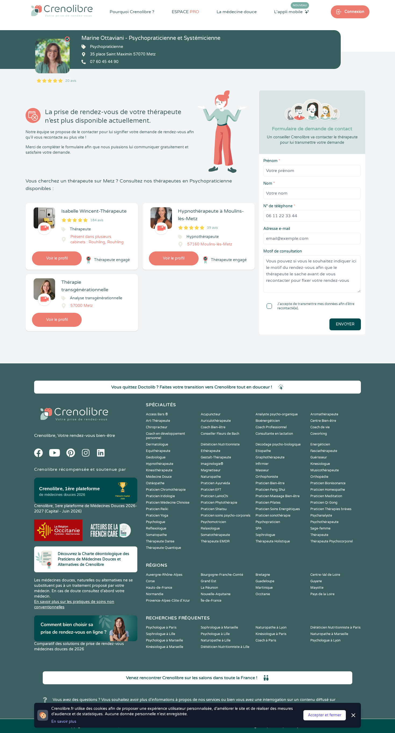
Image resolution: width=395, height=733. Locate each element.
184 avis (96, 220)
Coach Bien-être (213, 427)
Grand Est (208, 581)
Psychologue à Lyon (325, 640)
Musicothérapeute (324, 470)
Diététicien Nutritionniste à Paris (335, 627)
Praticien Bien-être (270, 483)
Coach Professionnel (271, 427)
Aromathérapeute (324, 414)
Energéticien (320, 444)
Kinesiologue (320, 464)
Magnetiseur (211, 470)
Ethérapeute (210, 451)
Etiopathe (263, 451)
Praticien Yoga (157, 515)
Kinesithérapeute (159, 470)
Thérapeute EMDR (215, 541)
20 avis (70, 81)
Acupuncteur (211, 414)
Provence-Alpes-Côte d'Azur (168, 600)
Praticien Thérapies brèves (330, 509)
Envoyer (345, 324)
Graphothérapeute (270, 457)
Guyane (316, 581)
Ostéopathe (155, 483)
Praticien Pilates (268, 502)
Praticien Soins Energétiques (278, 509)
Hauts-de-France (159, 588)
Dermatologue (157, 444)
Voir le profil (57, 258)
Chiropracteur (156, 427)
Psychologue (155, 522)
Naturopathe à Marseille (329, 634)
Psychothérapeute (324, 522)
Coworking (318, 434)
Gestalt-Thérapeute (216, 457)
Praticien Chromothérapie (166, 490)
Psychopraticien (268, 522)
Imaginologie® (212, 464)
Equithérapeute (158, 451)
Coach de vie (320, 427)
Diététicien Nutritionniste (220, 444)
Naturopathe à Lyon (271, 627)
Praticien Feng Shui (270, 490)
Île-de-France (211, 600)
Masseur (262, 470)
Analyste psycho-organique (277, 414)
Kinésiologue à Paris (271, 634)
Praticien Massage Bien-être (278, 496)
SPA (259, 528)
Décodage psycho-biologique (278, 444)
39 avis (212, 228)
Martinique (264, 588)
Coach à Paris (266, 640)
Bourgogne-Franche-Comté (222, 575)
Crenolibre (44, 435)
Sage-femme (320, 528)
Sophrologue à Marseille (219, 627)
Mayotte (317, 588)
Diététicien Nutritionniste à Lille (225, 647)
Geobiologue (156, 457)
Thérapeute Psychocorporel (331, 541)
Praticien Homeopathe (327, 490)
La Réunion (209, 588)
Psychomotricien (213, 522)
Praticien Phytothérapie (219, 502)
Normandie (154, 594)
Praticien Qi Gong (323, 502)
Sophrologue (265, 535)
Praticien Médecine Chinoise (167, 502)
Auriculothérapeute (216, 421)
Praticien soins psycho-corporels (225, 515)
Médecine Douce (159, 477)
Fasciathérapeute (323, 451)
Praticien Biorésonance (328, 483)
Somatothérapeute (215, 535)
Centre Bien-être (323, 421)
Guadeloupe (265, 581)
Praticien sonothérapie (273, 515)
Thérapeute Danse (160, 541)
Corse (150, 581)
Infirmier (262, 464)
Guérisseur (318, 457)
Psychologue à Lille (215, 634)
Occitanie (263, 594)
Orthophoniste (267, 477)
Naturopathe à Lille (216, 640)
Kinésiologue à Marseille (164, 647)
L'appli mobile (290, 12)
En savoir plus (63, 721)
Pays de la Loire (322, 594)
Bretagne (263, 575)
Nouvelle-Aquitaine (216, 594)
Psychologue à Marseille (164, 640)
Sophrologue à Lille (160, 634)
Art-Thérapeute (158, 421)
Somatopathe (156, 535)
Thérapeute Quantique (163, 548)
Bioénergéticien (268, 421)
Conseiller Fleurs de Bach (220, 434)
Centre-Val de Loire (325, 575)
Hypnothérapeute (159, 464)
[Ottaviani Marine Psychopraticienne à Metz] (52, 56)
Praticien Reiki (157, 509)
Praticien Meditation (326, 496)
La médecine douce (237, 12)
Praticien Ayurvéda (215, 483)
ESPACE (185, 12)
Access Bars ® (157, 414)
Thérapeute (319, 535)
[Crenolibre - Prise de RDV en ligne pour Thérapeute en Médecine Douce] (62, 11)
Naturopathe (211, 477)
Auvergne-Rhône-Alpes (164, 575)
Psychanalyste (321, 515)
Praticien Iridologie (160, 496)
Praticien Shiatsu (214, 509)
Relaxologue (210, 528)
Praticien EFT (211, 490)
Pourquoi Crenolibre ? (132, 12)
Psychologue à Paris (161, 627)
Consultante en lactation (274, 434)
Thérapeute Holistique (273, 541)
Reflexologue (156, 528)
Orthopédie (319, 477)
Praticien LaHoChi (214, 496)
